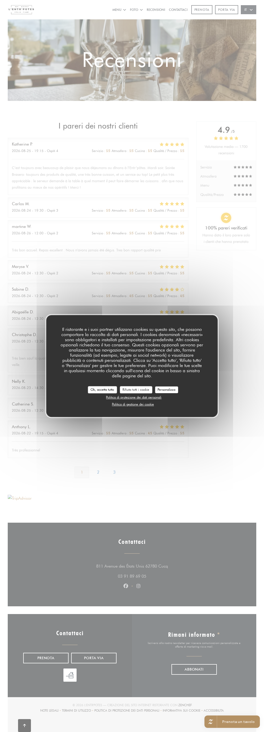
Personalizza (166, 389)
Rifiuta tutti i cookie (135, 389)
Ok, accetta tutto (102, 389)
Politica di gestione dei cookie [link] (133, 404)
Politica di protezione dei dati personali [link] (133, 397)
